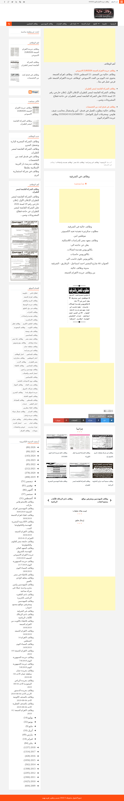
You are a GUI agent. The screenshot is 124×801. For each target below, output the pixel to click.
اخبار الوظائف (19, 354)
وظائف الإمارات (61, 24)
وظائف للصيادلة (19, 400)
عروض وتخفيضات (19, 427)
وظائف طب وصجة (31, 331)
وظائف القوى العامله (30, 396)
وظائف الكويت (32, 327)
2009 (32, 785)
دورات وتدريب (32, 427)
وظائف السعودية (19, 327)
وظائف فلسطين (32, 400)
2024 (32, 455)
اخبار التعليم (33, 404)
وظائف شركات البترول (30, 389)
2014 (32, 764)
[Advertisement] (79, 45)
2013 (32, 768)
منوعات (34, 431)
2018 (32, 747)
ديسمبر (29, 481)
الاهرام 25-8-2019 (26, 538)
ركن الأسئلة (101, 416)
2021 (32, 468)
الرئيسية (113, 24)
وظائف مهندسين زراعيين (29, 369)
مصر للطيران (33, 362)
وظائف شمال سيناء (18, 411)
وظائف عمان (16, 419)
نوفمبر (29, 485)
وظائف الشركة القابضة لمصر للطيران (100, 89)
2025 (32, 451)
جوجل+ (57, 420)
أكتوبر (30, 490)
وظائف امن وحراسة (30, 350)
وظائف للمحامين (32, 366)
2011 (32, 777)
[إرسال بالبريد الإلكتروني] (112, 411)
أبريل (30, 730)
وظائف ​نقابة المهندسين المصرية (57, 481)
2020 (32, 472)
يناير (30, 743)
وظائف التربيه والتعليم (30, 301)
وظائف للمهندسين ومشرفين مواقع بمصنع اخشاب (23, 604)
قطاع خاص (33, 293)
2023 (32, 460)
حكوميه (25, 293)
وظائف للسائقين (32, 354)
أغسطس (28, 498)
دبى (25, 423)
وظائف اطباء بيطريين (30, 408)
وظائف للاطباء (19, 366)
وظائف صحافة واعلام (30, 419)
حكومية (104, 24)
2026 (32, 447)
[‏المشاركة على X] (107, 411)
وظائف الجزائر (32, 411)
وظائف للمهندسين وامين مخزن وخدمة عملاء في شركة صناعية (23, 587)
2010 (32, 781)
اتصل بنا (92, 416)
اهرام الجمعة (85, 24)
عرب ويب (45, 798)
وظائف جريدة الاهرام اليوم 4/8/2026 (99, 1)
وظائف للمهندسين (47, 24)
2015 (32, 760)
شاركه (90, 420)
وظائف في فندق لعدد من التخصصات (100, 107)
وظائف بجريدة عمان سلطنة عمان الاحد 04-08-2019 (23, 673)
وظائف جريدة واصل (30, 415)
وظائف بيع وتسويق (19, 343)
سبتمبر (29, 494)
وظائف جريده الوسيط (30, 304)
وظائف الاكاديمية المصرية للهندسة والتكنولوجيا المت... (23, 524)
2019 (32, 477)
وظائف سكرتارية (19, 358)
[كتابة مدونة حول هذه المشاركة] (109, 411)
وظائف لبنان (33, 423)
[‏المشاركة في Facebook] (105, 411)
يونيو (30, 722)
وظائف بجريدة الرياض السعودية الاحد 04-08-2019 (23, 683)
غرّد (104, 420)
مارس (29, 734)
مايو (30, 726)
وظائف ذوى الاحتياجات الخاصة (27, 381)
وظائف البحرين (18, 392)
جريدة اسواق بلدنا (31, 392)
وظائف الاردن (21, 362)
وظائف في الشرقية (25, 611)
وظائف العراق (25, 431)
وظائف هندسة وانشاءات (29, 316)
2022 (32, 464)
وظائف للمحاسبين (31, 335)
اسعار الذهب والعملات (30, 373)
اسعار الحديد (17, 423)
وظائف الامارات (32, 312)
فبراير (30, 739)
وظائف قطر (16, 324)
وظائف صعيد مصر (31, 339)
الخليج (95, 24)
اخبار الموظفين (32, 358)
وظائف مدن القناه (31, 385)
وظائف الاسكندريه (31, 320)
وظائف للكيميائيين (31, 377)
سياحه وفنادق (32, 343)
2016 (32, 756)
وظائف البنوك (18, 385)
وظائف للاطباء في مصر (24, 574)
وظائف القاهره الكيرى (30, 324)
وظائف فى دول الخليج (30, 308)
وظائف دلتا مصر (17, 339)
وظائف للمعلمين (32, 24)
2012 (32, 773)
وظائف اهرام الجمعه (30, 297)
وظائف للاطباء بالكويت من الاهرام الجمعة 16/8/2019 (22, 624)
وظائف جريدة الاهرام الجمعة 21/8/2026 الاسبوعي (95, 71)
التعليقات (77, 420)
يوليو (30, 717)
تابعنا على (73, 24)
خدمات (24, 404)
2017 (32, 751)
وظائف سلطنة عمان (30, 346)
